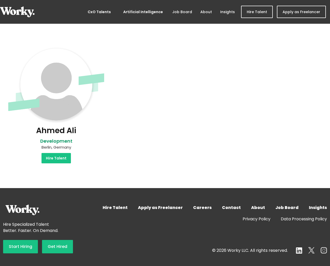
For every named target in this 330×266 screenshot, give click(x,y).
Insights (227, 11)
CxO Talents (99, 11)
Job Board (182, 11)
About (206, 11)
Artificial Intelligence (143, 11)
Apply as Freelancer (301, 11)
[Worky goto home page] (17, 12)
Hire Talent (257, 11)
